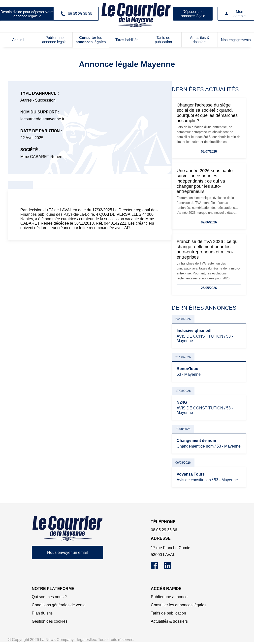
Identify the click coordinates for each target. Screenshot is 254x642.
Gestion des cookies (49, 621)
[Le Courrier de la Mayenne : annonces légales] (136, 13)
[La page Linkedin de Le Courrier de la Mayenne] (170, 568)
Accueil (18, 40)
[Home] (67, 528)
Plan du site (42, 613)
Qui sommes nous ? (49, 597)
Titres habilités (126, 40)
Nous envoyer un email (67, 552)
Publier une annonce (169, 597)
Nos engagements (236, 40)
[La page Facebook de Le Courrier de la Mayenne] (157, 568)
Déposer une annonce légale (193, 13)
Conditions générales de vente (59, 605)
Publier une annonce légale (54, 39)
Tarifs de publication (163, 39)
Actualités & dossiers (199, 39)
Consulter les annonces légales (91, 39)
